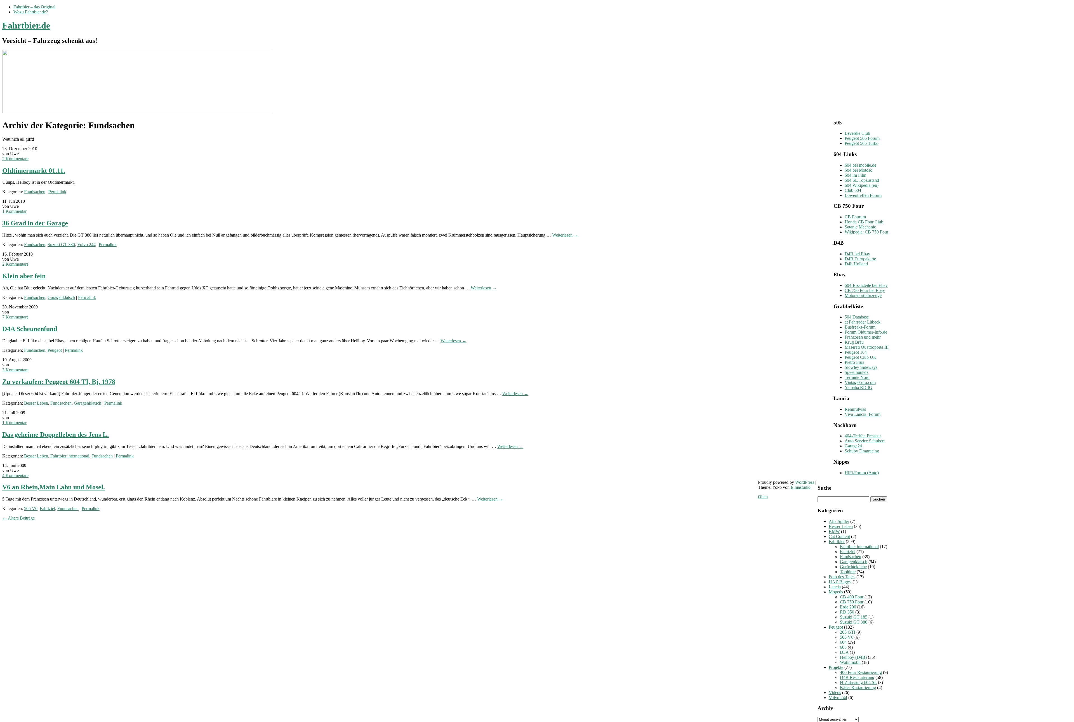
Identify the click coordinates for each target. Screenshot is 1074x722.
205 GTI (847, 632)
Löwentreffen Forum (863, 195)
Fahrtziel (47, 508)
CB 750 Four (851, 602)
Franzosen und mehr (863, 337)
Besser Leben (36, 403)
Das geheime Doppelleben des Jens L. (55, 434)
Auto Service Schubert (865, 440)
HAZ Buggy (840, 581)
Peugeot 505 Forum (862, 138)
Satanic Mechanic (860, 227)
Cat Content (839, 536)
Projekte (836, 667)
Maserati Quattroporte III (867, 347)
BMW (834, 531)
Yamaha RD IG (858, 387)
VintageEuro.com (860, 382)
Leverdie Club (857, 133)
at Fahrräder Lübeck (862, 322)
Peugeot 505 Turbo (861, 143)
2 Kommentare (15, 158)
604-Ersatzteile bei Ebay (866, 285)
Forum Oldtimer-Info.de (866, 332)
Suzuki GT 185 (853, 617)
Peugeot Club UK (861, 357)
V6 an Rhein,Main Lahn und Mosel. (53, 487)
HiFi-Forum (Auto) (862, 472)
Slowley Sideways (861, 367)
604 (843, 642)
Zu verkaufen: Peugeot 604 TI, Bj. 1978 (58, 381)
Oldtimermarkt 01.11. (33, 170)
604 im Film (855, 175)
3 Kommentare (15, 369)
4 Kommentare (15, 475)
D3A (844, 652)
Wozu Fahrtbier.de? (30, 12)
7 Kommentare (15, 317)
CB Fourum (855, 216)
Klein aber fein (24, 276)
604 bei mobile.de (860, 165)
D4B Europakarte (860, 258)
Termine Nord (857, 377)
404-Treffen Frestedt (863, 435)
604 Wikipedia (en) (861, 185)
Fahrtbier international (69, 456)
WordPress (804, 482)
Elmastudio (801, 487)
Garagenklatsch (61, 297)
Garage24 (853, 445)
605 (843, 647)
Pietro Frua (854, 362)
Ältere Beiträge (18, 518)
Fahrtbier (837, 541)
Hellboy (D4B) (853, 657)
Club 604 (853, 190)
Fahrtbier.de (26, 25)
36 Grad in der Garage (35, 223)
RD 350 (847, 612)
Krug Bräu (854, 342)
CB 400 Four (851, 596)
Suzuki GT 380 (61, 244)
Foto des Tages (842, 576)
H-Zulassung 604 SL (858, 682)
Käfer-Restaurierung (858, 687)
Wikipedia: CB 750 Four (866, 232)
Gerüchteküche (853, 566)
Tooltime (848, 571)
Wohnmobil (850, 662)
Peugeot (55, 350)
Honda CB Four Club (864, 222)
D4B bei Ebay (857, 253)
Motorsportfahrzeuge (863, 295)
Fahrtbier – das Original (34, 6)
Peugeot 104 (856, 352)
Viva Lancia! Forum (862, 414)
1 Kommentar (14, 211)
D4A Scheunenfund (29, 328)
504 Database (857, 317)
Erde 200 (848, 607)
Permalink (57, 191)
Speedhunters (856, 372)
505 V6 (30, 508)
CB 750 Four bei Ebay (865, 290)
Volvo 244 (86, 244)
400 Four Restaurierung (861, 672)
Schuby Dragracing (862, 451)
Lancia (835, 586)
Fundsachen (34, 191)
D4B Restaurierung (857, 677)
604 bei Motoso (858, 170)
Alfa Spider (839, 521)
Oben (763, 496)
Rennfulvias (855, 409)
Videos (835, 692)
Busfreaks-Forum (860, 327)
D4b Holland (856, 263)
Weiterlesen (565, 235)
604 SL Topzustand (862, 180)
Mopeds (836, 591)
